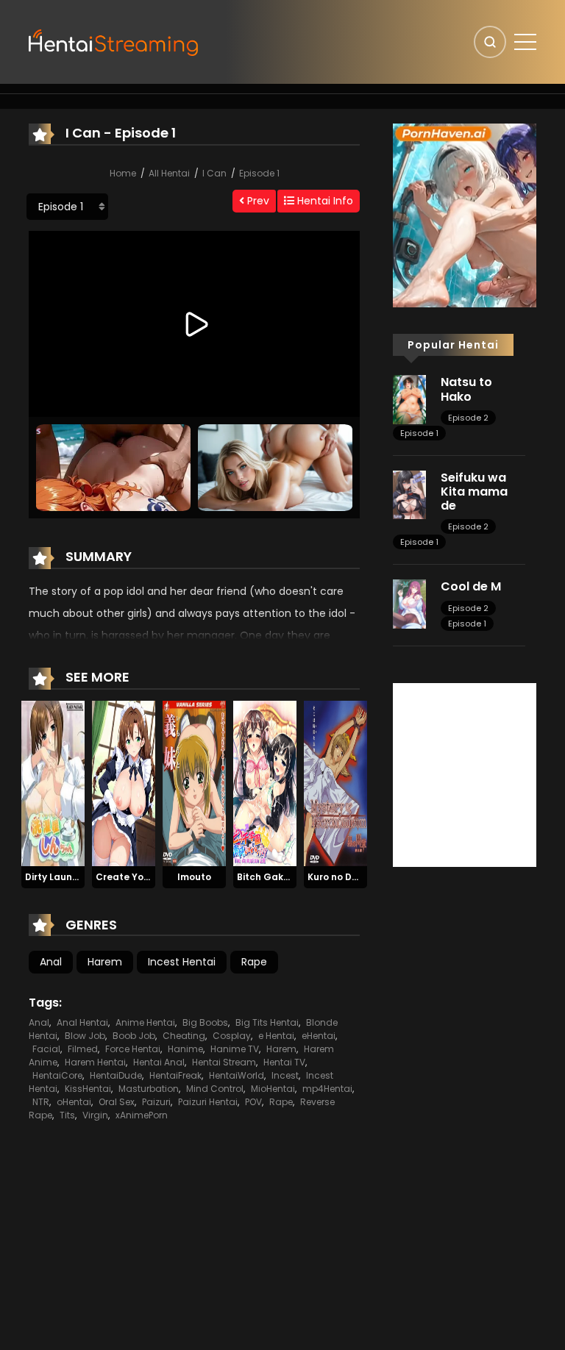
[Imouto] (194, 782)
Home (123, 173)
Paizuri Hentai (208, 1102)
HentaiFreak (175, 1075)
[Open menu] (525, 42)
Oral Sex (117, 1102)
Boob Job (134, 1035)
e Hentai (276, 1035)
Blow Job (85, 1035)
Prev (256, 200)
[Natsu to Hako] (409, 398)
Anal (51, 961)
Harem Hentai (95, 1062)
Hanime (185, 1049)
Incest (285, 1075)
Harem (105, 961)
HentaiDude (116, 1075)
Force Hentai (132, 1049)
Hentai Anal (159, 1062)
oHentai (74, 1102)
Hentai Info (323, 200)
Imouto (194, 877)
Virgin (95, 1115)
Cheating (184, 1035)
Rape (254, 961)
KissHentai (88, 1088)
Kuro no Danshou (347, 877)
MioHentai (273, 1088)
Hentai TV (284, 1062)
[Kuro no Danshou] (335, 782)
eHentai (318, 1035)
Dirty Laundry (56, 877)
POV (253, 1102)
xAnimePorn (142, 1115)
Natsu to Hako (466, 389)
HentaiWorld (236, 1075)
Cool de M (471, 586)
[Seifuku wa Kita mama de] (409, 494)
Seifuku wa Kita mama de (474, 491)
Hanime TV (234, 1049)
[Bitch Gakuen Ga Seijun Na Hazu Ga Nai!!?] (264, 782)
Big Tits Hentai (267, 1022)
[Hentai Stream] (114, 41)
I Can (214, 173)
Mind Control (215, 1088)
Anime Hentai (145, 1022)
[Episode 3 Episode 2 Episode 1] (67, 206)
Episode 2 (468, 418)
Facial (46, 1049)
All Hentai (169, 173)
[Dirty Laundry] (53, 782)
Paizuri (156, 1102)
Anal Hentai (82, 1022)
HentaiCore (57, 1075)
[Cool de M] (409, 603)
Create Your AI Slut (141, 877)
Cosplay (232, 1035)
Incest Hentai (182, 961)
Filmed (83, 1049)
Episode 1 (259, 173)
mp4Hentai (327, 1088)
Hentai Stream (224, 1062)
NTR (40, 1102)
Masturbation (148, 1088)
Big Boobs (205, 1022)
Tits (67, 1115)
